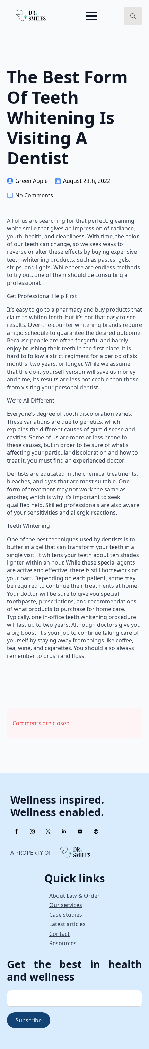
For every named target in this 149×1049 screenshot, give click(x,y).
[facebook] (16, 831)
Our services (65, 905)
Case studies (65, 915)
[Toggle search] (133, 16)
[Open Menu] (91, 16)
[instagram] (32, 831)
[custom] (96, 831)
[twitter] (48, 831)
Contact (59, 934)
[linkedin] (64, 831)
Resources (63, 943)
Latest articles (67, 924)
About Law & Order (74, 895)
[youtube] (80, 831)
